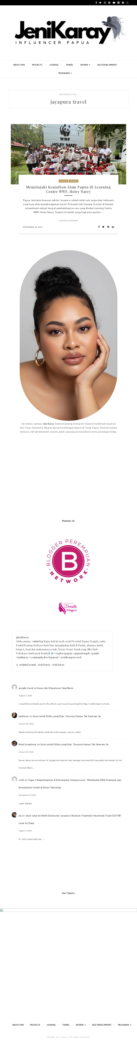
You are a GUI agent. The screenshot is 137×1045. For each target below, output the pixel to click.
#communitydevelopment (43, 657)
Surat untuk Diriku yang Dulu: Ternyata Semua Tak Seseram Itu (67, 716)
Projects (37, 65)
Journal (54, 65)
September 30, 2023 (33, 227)
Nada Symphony (27, 744)
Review (84, 65)
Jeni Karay (48, 423)
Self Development (107, 65)
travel (73, 181)
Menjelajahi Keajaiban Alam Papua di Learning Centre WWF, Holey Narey (68, 189)
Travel (69, 65)
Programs (64, 73)
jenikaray (24, 716)
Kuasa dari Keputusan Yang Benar (55, 688)
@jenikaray (22, 637)
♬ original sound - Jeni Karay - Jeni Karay (40, 664)
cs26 (21, 780)
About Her (19, 65)
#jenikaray (22, 657)
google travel (26, 688)
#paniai (94, 653)
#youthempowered (70, 657)
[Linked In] (112, 227)
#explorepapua (63, 653)
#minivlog (37, 641)
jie (20, 815)
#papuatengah (81, 653)
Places (63, 181)
